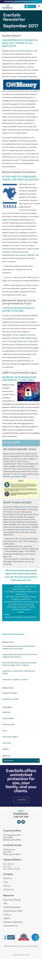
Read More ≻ (32, 1)
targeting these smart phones (19, 530)
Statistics (5, 749)
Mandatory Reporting (12, 922)
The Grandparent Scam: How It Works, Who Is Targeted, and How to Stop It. (18, 647)
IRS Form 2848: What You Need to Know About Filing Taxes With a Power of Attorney (19, 664)
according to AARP (18, 477)
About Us (7, 879)
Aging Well (6, 712)
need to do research (10, 220)
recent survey (9, 316)
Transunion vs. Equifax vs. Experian (15, 679)
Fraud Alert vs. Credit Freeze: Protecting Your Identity (18, 672)
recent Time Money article (17, 138)
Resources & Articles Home (13, 634)
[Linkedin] (23, 822)
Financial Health (8, 724)
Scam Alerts (6, 743)
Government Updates (10, 737)
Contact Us (8, 890)
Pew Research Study (19, 507)
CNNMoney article (10, 101)
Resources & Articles (12, 900)
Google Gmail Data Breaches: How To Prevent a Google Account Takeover (19, 656)
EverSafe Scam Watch (10, 699)
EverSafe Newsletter (9, 693)
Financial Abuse (8, 718)
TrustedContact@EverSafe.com (23, 615)
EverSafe (6, 111)
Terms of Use (25, 955)
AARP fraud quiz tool (19, 407)
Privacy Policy (17, 955)
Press (5, 882)
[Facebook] (19, 822)
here (37, 249)
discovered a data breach (20, 51)
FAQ (5, 904)
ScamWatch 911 (10, 926)
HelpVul (6, 918)
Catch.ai (7, 915)
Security (7, 886)
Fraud (4, 731)
